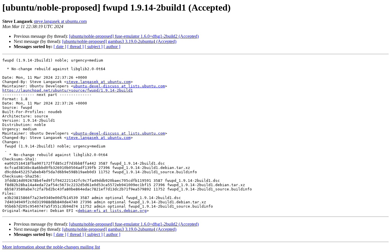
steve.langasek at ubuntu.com (60, 21)
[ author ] (112, 46)
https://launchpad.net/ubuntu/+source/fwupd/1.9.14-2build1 (67, 90)
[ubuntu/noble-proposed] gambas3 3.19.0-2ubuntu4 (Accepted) (119, 41)
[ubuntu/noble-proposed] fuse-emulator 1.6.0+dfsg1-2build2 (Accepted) (134, 36)
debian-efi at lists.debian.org (112, 210)
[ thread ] (75, 46)
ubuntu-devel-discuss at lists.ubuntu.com (119, 86)
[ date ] (60, 46)
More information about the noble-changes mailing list (51, 247)
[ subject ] (93, 46)
